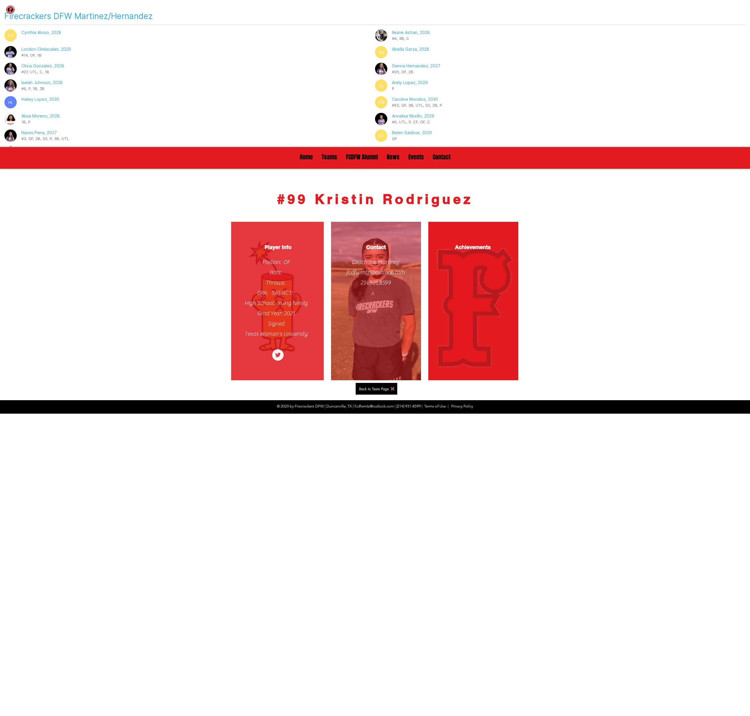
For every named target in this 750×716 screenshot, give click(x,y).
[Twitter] (278, 355)
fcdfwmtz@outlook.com (375, 272)
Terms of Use (435, 406)
